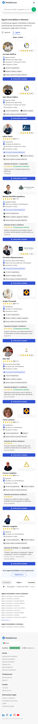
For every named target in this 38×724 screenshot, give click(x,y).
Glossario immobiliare (9, 670)
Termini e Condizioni (8, 698)
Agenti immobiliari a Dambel (10, 598)
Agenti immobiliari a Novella (10, 615)
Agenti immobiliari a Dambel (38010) (12, 601)
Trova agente (11, 587)
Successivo (31, 582)
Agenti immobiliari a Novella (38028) (12, 613)
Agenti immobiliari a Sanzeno (10, 606)
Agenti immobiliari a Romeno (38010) (12, 596)
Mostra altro (5, 620)
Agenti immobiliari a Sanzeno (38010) (13, 603)
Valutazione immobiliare (9, 656)
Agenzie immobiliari (8, 662)
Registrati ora (19, 574)
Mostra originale (20, 556)
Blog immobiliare (7, 667)
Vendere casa (6, 664)
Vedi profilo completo (20, 79)
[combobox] (19, 9)
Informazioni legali (8, 706)
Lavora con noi (6, 690)
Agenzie (7, 32)
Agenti (17, 32)
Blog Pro (4, 680)
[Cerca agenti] (34, 9)
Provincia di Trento (22, 587)
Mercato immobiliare (8, 659)
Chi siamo (5, 688)
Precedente (6, 582)
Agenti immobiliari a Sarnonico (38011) (13, 608)
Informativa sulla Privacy (9, 701)
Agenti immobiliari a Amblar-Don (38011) (14, 617)
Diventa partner (7, 677)
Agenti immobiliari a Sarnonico (11, 610)
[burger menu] (34, 2)
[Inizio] (3, 586)
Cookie (4, 703)
